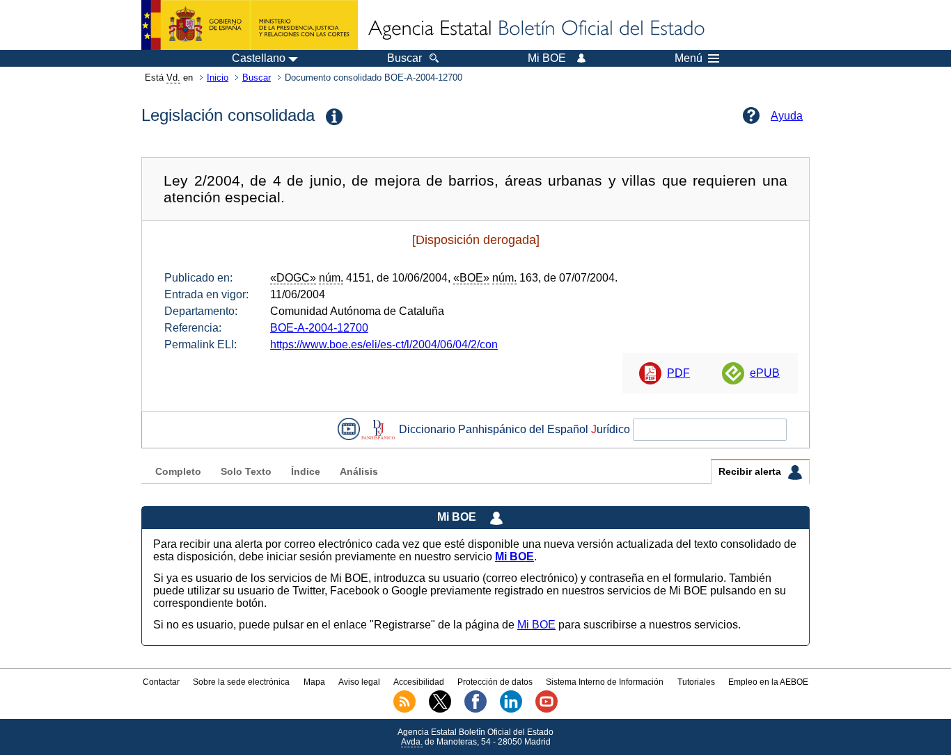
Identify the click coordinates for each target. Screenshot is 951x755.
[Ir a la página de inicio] (535, 29)
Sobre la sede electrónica (241, 682)
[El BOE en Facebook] (475, 710)
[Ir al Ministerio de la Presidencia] (249, 25)
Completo (178, 471)
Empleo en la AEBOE (768, 682)
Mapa (314, 682)
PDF (678, 373)
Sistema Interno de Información (604, 682)
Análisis (359, 471)
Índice (305, 471)
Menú (688, 58)
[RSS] (404, 710)
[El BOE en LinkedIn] (511, 710)
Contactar (161, 682)
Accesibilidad (418, 682)
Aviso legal (359, 682)
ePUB (765, 373)
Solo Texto (246, 471)
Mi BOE (536, 625)
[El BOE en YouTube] (546, 710)
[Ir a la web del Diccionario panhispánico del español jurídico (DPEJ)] (378, 429)
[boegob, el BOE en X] (440, 710)
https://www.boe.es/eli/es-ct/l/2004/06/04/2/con (384, 344)
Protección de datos (495, 682)
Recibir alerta (751, 471)
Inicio (217, 77)
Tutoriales (696, 682)
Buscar (256, 77)
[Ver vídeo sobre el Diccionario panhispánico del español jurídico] (349, 429)
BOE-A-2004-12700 (319, 328)
